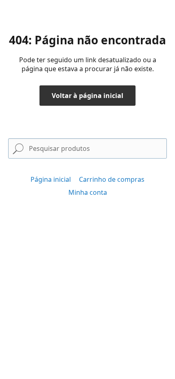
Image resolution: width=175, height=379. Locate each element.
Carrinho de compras (111, 179)
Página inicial (51, 179)
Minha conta (87, 192)
